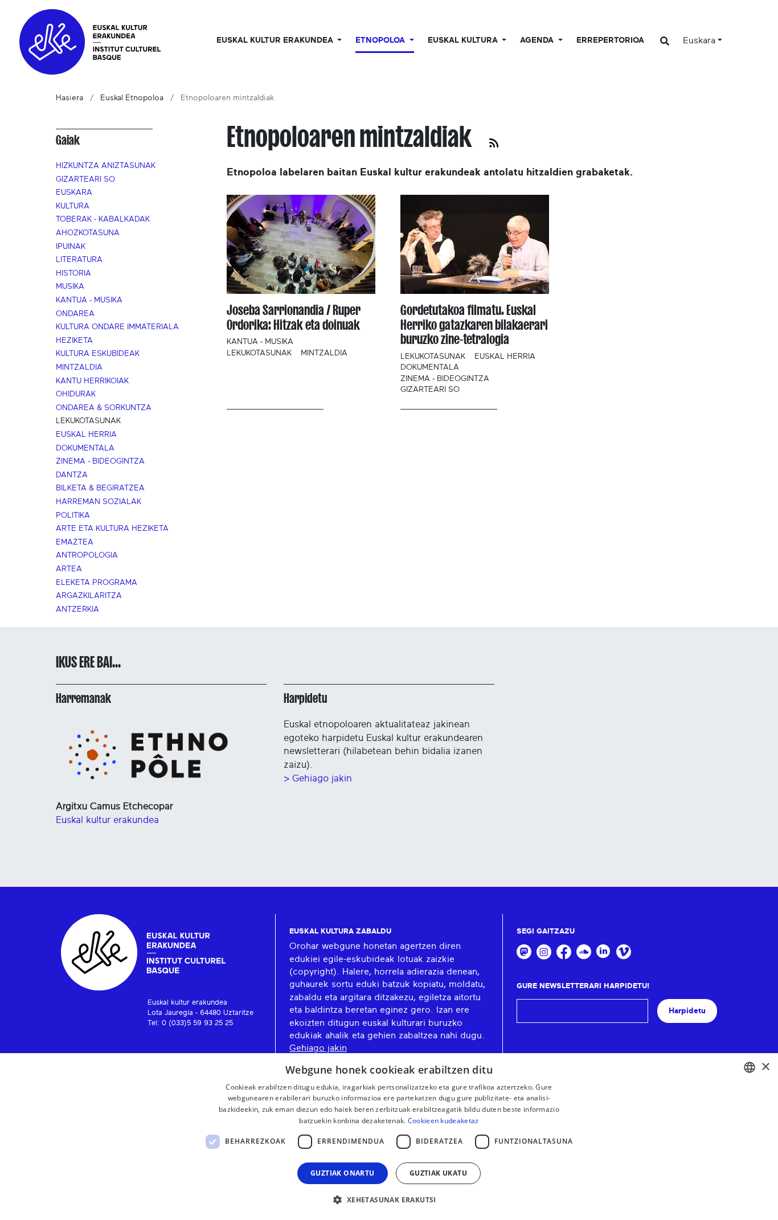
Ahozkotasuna (88, 233)
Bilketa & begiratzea (100, 488)
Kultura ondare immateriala (117, 327)
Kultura (72, 206)
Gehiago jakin (318, 1048)
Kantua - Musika (89, 300)
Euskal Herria (86, 435)
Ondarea (75, 314)
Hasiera (69, 98)
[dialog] (389, 1136)
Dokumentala (85, 448)
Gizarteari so (85, 179)
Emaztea (74, 542)
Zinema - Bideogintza (100, 461)
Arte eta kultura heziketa (112, 529)
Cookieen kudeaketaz (443, 1120)
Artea (69, 569)
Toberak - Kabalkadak (103, 219)
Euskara (74, 192)
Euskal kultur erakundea (107, 820)
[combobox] (749, 1067)
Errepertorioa (610, 40)
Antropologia (87, 555)
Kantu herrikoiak (92, 381)
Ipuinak (70, 247)
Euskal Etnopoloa (131, 98)
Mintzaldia (79, 367)
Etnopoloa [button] (381, 40)
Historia (73, 273)
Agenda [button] (538, 40)
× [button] (765, 1067)
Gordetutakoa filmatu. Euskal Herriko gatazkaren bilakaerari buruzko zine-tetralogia (474, 324)
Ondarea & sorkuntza (103, 408)
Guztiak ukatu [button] (438, 1173)
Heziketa (74, 341)
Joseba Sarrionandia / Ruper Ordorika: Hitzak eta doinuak (294, 317)
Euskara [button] (699, 40)
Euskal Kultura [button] (464, 40)
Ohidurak (76, 394)
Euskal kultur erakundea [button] (275, 40)
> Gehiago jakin (318, 778)
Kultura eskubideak (98, 354)
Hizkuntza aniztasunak (105, 166)
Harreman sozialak (98, 502)
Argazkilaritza (89, 596)
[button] (389, 1199)
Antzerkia (77, 609)
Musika (70, 286)
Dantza (72, 475)
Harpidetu (305, 698)
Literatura (79, 260)
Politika (73, 515)
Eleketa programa (96, 583)
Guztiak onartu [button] (342, 1173)
